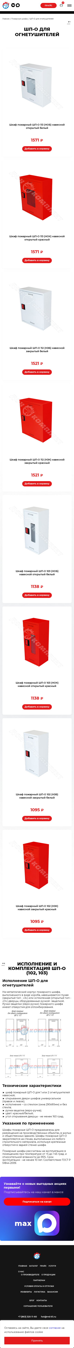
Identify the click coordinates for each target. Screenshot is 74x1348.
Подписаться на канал (37, 1201)
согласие (55, 1327)
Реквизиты (26, 1292)
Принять (37, 1340)
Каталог (33, 1266)
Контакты (41, 1300)
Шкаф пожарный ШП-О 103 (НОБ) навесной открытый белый (37, 573)
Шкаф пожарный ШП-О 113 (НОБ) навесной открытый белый (37, 126)
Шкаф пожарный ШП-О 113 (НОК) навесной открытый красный (37, 238)
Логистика (39, 1292)
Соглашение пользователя (38, 1306)
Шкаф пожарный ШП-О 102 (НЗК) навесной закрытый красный (37, 908)
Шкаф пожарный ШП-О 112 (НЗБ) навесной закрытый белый (37, 349)
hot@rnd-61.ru (48, 1316)
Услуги (52, 1266)
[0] (61, 6)
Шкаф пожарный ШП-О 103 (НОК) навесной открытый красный (37, 684)
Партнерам (39, 1280)
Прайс (48, 5)
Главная (22, 1266)
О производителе (30, 1275)
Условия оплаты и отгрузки (39, 1286)
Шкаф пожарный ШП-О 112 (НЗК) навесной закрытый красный (37, 461)
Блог (31, 1300)
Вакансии (52, 1292)
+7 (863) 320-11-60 (27, 1316)
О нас (21, 1272)
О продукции (48, 1275)
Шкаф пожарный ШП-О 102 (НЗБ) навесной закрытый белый (37, 796)
